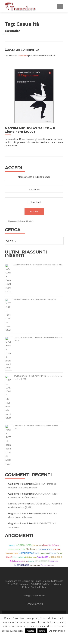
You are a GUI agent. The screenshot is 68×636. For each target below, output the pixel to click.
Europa (59, 553)
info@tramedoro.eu (34, 595)
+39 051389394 (34, 603)
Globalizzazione (16, 561)
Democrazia (21, 564)
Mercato (21, 549)
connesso (23, 55)
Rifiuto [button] (42, 631)
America (31, 561)
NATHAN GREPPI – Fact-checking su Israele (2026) (35, 299)
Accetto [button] (30, 631)
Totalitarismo (42, 560)
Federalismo (44, 553)
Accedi (34, 211)
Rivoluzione (31, 549)
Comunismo (26, 552)
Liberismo (54, 561)
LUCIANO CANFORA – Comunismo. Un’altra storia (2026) (38, 265)
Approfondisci (57, 630)
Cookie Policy (38, 587)
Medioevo (56, 549)
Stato (36, 552)
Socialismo (53, 545)
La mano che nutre (18, 503)
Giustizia (52, 553)
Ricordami (35, 201)
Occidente (42, 556)
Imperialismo (13, 549)
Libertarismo (37, 545)
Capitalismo (24, 545)
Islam (45, 545)
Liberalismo (55, 556)
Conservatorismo (45, 549)
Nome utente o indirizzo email (34, 176)
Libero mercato (35, 565)
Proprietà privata (12, 553)
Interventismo (18, 557)
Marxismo (50, 565)
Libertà (9, 557)
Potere (43, 565)
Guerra (12, 545)
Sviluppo (25, 561)
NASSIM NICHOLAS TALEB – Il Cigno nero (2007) (30, 130)
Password (34, 189)
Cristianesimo (31, 557)
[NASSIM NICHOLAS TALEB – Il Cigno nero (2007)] (34, 95)
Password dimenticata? (21, 221)
